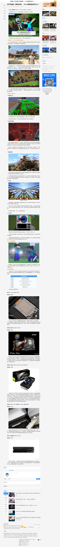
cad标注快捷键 (23, 533)
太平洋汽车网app (45, 71)
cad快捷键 (5, 534)
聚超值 (43, 9)
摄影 (6, 504)
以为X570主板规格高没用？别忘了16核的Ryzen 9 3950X (26, 505)
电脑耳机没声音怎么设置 (18, 537)
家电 (6, 506)
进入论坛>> (54, 21)
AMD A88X (17, 528)
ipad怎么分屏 (30, 534)
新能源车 (49, 71)
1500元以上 (22, 527)
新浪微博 (4, 16)
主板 (16, 514)
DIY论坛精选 (44, 21)
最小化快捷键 (28, 533)
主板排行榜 (34, 524)
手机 (6, 495)
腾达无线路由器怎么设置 (7, 533)
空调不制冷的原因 (13, 533)
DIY (6, 502)
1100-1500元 (19, 527)
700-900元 (11, 527)
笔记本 (6, 497)
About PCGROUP (44, 88)
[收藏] (4, 8)
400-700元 (8, 527)
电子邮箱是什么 (18, 533)
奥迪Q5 (53, 68)
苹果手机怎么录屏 (15, 534)
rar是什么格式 (6, 537)
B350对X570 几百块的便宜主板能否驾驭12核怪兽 (25, 511)
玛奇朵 (49, 67)
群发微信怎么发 (34, 534)
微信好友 (4, 13)
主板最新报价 (39, 524)
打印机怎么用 (26, 534)
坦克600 (50, 68)
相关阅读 (5, 493)
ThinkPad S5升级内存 (53, 30)
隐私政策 (51, 88)
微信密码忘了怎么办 (10, 534)
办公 (6, 513)
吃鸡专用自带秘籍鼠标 (46, 29)
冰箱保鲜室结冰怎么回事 (11, 537)
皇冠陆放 (51, 67)
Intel (4, 528)
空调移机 (31, 533)
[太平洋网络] (47, 93)
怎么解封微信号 (25, 537)
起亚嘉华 (46, 67)
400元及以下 (5, 527)
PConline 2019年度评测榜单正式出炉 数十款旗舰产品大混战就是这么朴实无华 (28, 518)
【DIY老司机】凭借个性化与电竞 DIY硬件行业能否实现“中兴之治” (28, 494)
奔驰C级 (44, 68)
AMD (5, 528)
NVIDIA (7, 528)
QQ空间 (4, 19)
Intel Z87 (12, 528)
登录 (6, 470)
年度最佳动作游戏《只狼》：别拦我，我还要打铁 (25, 499)
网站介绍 (48, 88)
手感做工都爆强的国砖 (53, 29)
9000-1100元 (15, 527)
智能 (6, 508)
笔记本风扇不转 (35, 533)
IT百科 (43, 33)
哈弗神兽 (47, 68)
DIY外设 (17, 520)
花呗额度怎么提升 (21, 534)
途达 (43, 67)
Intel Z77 (15, 528)
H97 (10, 528)
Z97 (9, 528)
